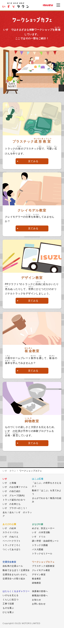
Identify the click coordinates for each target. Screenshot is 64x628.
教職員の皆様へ (40, 595)
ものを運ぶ (8, 608)
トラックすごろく (12, 545)
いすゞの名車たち (12, 504)
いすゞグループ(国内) (13, 495)
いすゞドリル (39, 536)
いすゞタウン (9, 471)
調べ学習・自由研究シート (45, 541)
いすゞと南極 (9, 483)
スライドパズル (10, 532)
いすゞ (6, 479)
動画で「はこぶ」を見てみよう (46, 492)
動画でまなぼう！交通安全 (16, 570)
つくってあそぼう (12, 549)
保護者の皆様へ (40, 591)
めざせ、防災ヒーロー (43, 528)
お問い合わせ (39, 604)
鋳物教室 (36, 583)
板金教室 (36, 578)
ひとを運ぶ (8, 612)
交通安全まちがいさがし (15, 574)
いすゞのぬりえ (10, 536)
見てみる (33, 161)
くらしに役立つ (10, 599)
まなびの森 (37, 524)
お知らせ (36, 600)
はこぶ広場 (37, 479)
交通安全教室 (9, 562)
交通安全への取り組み (14, 578)
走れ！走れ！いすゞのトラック (17, 514)
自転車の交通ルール (13, 566)
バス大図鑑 (37, 549)
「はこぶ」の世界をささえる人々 (46, 485)
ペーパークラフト (12, 541)
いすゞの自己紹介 (12, 491)
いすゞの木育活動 (41, 532)
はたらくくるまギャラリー (16, 591)
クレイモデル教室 (41, 570)
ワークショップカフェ (30, 471)
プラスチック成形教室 (43, 566)
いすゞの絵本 (9, 528)
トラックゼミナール (42, 553)
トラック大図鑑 (40, 545)
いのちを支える (10, 595)
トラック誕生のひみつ (14, 500)
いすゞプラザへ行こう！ (15, 508)
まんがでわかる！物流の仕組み (46, 500)
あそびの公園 (9, 524)
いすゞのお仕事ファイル (15, 487)
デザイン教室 (39, 574)
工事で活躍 (8, 603)
